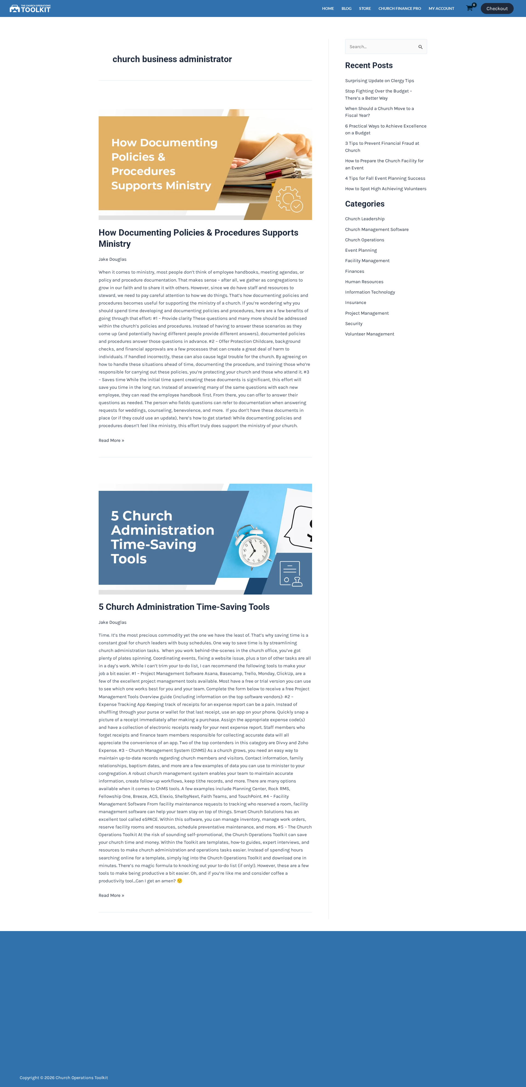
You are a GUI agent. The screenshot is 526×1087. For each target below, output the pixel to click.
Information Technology (370, 292)
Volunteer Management (369, 334)
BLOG (346, 8)
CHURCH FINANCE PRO (400, 8)
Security (353, 323)
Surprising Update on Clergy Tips (379, 80)
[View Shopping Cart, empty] (469, 9)
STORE (365, 8)
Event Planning (361, 250)
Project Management (367, 313)
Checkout (497, 8)
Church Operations (364, 239)
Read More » (111, 439)
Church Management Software (377, 229)
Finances (354, 271)
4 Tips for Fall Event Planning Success (385, 178)
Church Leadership (365, 218)
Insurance (355, 302)
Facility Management (367, 260)
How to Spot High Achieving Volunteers (386, 188)
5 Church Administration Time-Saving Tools (184, 607)
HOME (328, 8)
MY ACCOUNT (441, 8)
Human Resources (364, 281)
